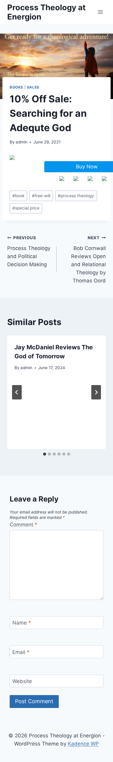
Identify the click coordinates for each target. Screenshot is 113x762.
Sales (33, 87)
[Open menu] (100, 12)
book (18, 195)
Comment (23, 525)
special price (25, 208)
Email (21, 652)
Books (16, 87)
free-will (41, 195)
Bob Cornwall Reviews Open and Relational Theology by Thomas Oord (88, 259)
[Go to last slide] (17, 392)
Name (21, 623)
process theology (76, 195)
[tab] (44, 454)
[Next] (96, 392)
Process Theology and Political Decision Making (28, 251)
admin (21, 142)
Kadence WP (83, 744)
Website (22, 681)
